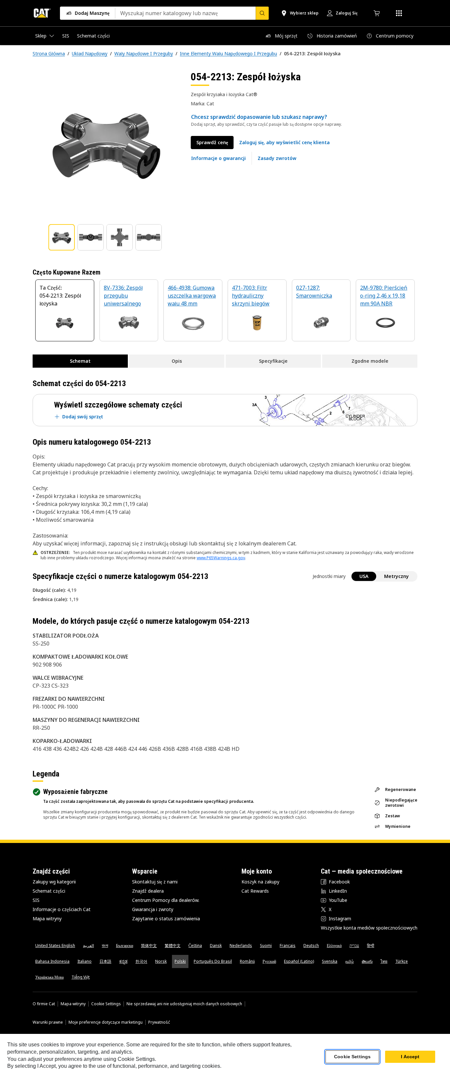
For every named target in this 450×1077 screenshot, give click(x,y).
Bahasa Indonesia (52, 961)
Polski (180, 961)
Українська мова (49, 977)
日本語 (105, 961)
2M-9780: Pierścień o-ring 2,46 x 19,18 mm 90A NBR (383, 295)
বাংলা (105, 945)
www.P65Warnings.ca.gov (221, 558)
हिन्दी (370, 945)
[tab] (61, 237)
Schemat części (49, 891)
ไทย (383, 961)
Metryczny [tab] (396, 576)
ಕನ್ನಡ (123, 961)
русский (269, 961)
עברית (354, 945)
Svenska (329, 961)
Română (247, 961)
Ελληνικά (334, 945)
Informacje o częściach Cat (62, 909)
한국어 (141, 961)
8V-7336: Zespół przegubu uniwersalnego (123, 295)
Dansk (216, 945)
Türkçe (401, 961)
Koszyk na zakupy (260, 882)
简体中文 (149, 945)
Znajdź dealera (148, 891)
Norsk (161, 961)
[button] (284, 142)
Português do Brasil (213, 961)
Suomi (266, 945)
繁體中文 (173, 945)
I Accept (410, 1057)
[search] (262, 13)
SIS (36, 900)
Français (287, 945)
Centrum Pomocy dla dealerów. (165, 900)
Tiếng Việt (80, 977)
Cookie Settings (106, 1004)
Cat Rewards (255, 891)
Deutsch (311, 945)
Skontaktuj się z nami (155, 882)
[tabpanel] (106, 144)
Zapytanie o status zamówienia (166, 918)
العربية (88, 945)
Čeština (195, 945)
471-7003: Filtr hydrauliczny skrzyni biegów (250, 295)
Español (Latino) (299, 961)
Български (124, 945)
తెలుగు (367, 961)
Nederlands (241, 945)
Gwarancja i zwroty (152, 909)
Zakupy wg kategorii (54, 882)
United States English (55, 945)
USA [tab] (363, 576)
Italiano (84, 961)
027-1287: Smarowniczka (314, 291)
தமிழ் (349, 961)
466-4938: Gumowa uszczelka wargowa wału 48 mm (192, 295)
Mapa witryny (47, 918)
